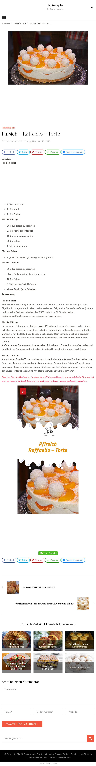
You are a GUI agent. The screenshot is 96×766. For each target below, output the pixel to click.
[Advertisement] (48, 106)
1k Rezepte (55, 5)
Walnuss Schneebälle (79, 667)
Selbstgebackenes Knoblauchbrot (16, 645)
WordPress (52, 757)
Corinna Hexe (7, 141)
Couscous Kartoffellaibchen (48, 645)
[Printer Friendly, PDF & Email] (48, 553)
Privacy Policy (64, 757)
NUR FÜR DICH (8, 128)
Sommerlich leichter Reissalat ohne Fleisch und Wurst (16, 666)
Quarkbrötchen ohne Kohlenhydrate (79, 645)
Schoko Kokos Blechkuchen (48, 667)
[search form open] (91, 7)
